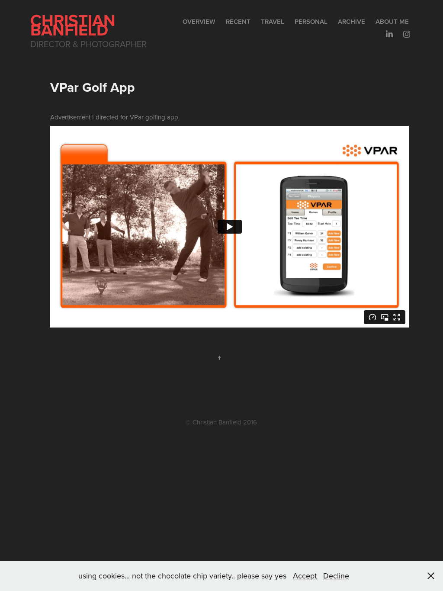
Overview (199, 21)
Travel (272, 21)
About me (392, 21)
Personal (311, 21)
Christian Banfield (75, 25)
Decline (336, 575)
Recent (238, 21)
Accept (305, 575)
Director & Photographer (88, 44)
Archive (351, 21)
